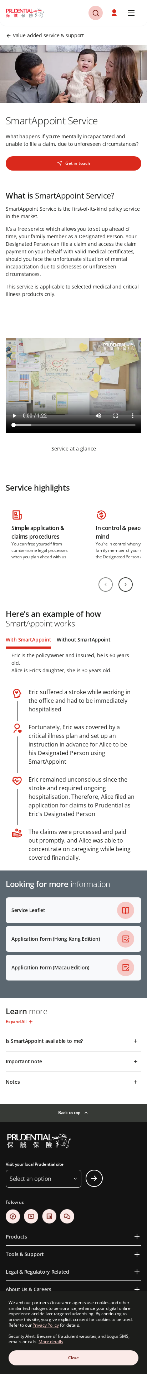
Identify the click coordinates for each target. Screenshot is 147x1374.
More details (51, 1342)
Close (73, 1358)
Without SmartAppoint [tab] (83, 639)
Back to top (69, 1113)
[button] (115, 13)
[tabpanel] (73, 755)
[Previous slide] (105, 584)
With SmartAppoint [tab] (28, 639)
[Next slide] (125, 584)
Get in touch (77, 163)
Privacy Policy (45, 1325)
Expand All (16, 1021)
